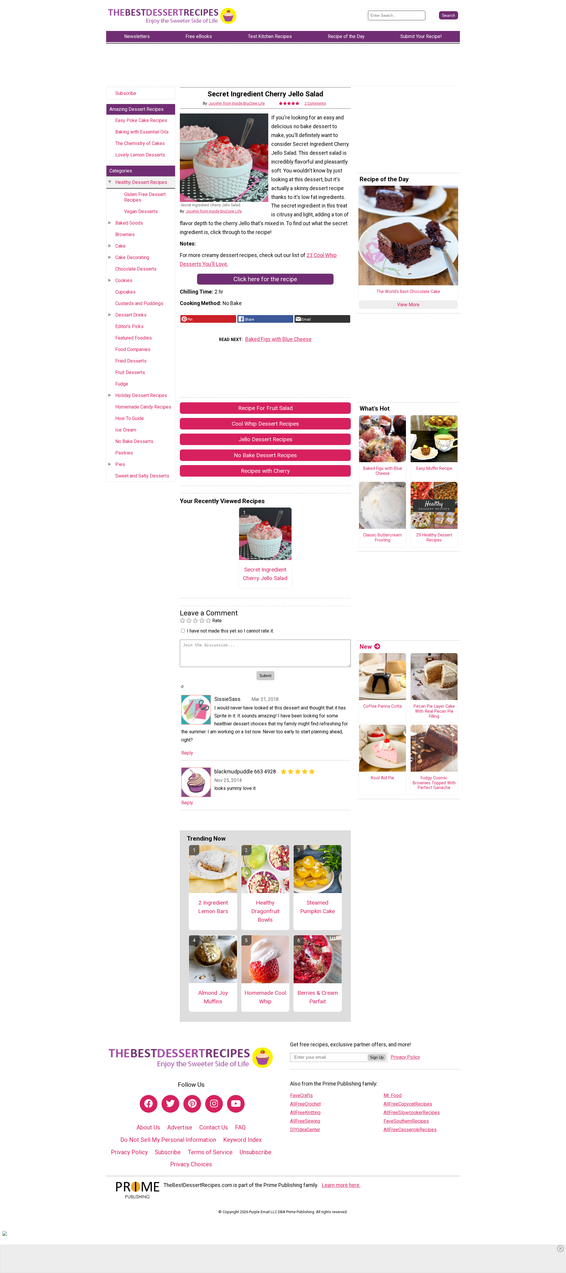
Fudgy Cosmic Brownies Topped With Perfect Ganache (434, 783)
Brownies (125, 234)
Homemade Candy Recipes (143, 407)
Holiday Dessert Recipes (141, 395)
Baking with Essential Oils (142, 132)
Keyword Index (242, 1139)
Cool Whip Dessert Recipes (265, 423)
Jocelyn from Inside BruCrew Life (237, 103)
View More (408, 304)
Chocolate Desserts (136, 269)
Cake (120, 246)
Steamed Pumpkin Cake (317, 907)
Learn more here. (341, 1185)
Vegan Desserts (141, 211)
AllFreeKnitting (305, 1112)
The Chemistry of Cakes (140, 143)
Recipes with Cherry (265, 470)
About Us (148, 1127)
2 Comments (315, 103)
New (366, 646)
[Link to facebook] (148, 1104)
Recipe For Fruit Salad (265, 408)
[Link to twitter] (170, 1104)
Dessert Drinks (131, 315)
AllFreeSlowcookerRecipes (412, 1112)
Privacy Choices (191, 1164)
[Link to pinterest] (192, 1104)
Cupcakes (125, 292)
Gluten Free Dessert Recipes (145, 197)
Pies (120, 464)
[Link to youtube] (236, 1104)
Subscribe (125, 93)
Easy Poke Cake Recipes (141, 120)
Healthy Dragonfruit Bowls (265, 911)
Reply (187, 753)
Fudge (121, 384)
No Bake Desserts (134, 441)
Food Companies (132, 349)
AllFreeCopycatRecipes (408, 1104)
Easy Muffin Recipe (434, 468)
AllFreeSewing (305, 1121)
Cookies (123, 280)
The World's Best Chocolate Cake (408, 291)
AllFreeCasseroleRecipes (410, 1129)
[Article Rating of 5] (289, 103)
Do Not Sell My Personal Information (168, 1139)
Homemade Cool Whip (265, 997)
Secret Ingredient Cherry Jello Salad (265, 574)
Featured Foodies (133, 338)
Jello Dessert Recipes (265, 439)
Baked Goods (129, 223)
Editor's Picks (129, 326)
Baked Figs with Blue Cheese (278, 339)
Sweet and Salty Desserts (142, 476)
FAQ (240, 1127)
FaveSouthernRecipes (406, 1121)
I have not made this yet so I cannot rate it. (230, 631)
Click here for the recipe (265, 279)
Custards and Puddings (139, 303)
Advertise (179, 1127)
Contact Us (213, 1127)
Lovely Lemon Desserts (140, 155)
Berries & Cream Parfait (317, 997)
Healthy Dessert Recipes (141, 182)
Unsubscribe (256, 1152)
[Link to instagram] (214, 1104)
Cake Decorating (132, 257)
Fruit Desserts (130, 372)
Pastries (124, 453)
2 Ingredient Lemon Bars (213, 907)
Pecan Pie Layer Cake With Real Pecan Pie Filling (434, 711)
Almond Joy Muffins (213, 997)
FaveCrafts (301, 1095)
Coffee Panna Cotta (382, 706)
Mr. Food (393, 1095)
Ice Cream (125, 430)
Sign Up (377, 1057)
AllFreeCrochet (305, 1104)
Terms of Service (210, 1152)
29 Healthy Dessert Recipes (434, 538)
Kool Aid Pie (382, 778)
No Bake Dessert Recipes (265, 455)
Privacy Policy (129, 1152)
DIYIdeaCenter (305, 1129)
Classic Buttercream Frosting (382, 538)
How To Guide (129, 418)
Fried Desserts (131, 361)
